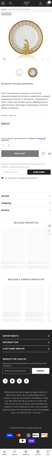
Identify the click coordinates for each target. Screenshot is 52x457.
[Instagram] (12, 381)
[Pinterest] (19, 381)
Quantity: (5, 140)
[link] (13, 262)
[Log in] (40, 3)
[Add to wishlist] (43, 153)
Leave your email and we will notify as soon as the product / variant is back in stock (23, 165)
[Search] (10, 3)
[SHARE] (49, 154)
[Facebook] (5, 381)
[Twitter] (26, 381)
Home (3, 9)
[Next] (48, 59)
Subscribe (39, 172)
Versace (12, 115)
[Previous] (43, 59)
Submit (41, 371)
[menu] (3, 3)
